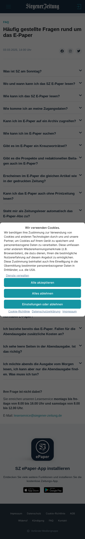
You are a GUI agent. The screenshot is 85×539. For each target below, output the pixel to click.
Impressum (69, 311)
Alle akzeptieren (42, 282)
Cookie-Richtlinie (19, 311)
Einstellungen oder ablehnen (42, 304)
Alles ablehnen (42, 293)
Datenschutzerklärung (46, 311)
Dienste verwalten (17, 275)
